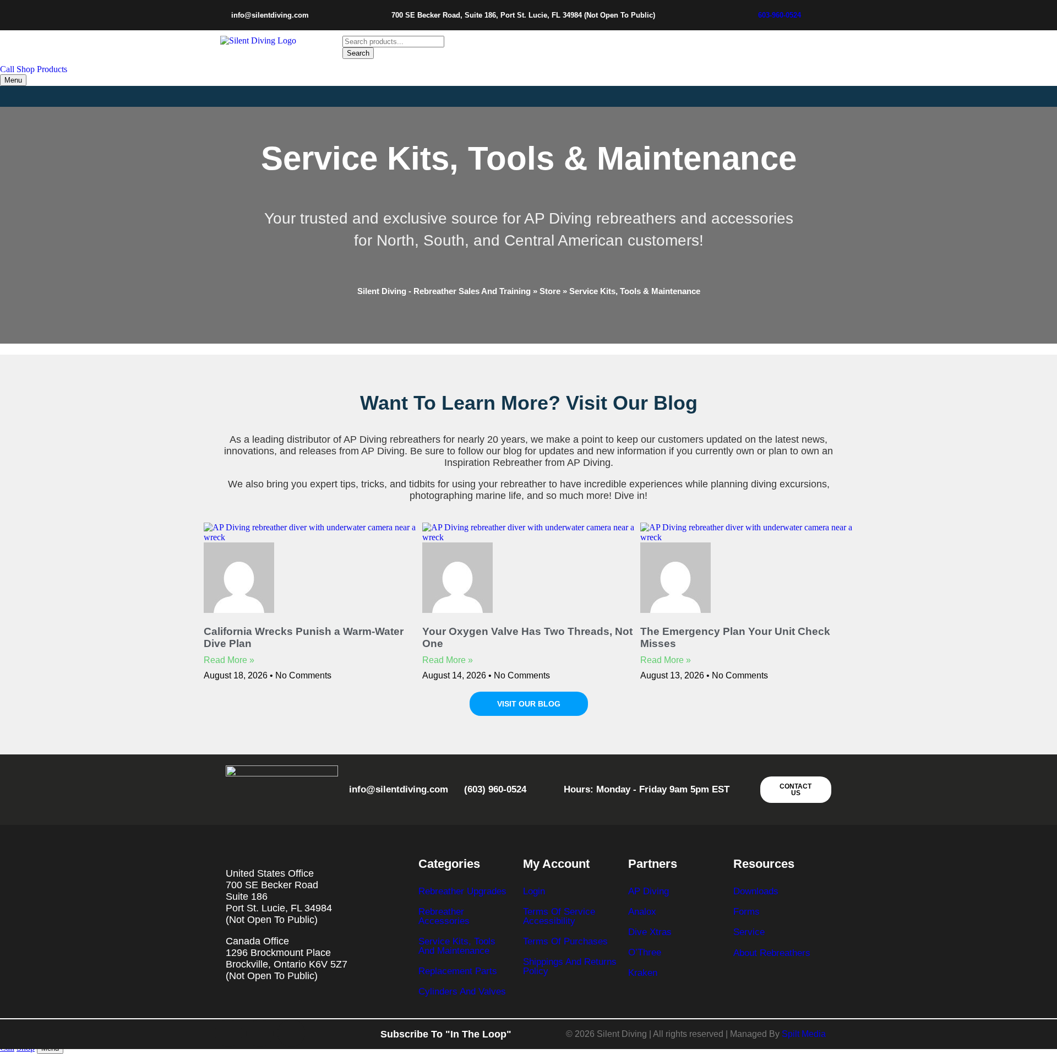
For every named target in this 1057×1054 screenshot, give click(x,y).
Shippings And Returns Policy (570, 966)
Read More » (229, 660)
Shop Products (42, 69)
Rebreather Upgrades (462, 891)
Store (550, 291)
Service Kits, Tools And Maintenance (456, 946)
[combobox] (393, 41)
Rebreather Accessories (444, 916)
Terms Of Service (559, 911)
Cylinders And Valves (462, 991)
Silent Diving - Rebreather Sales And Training (444, 291)
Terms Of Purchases (565, 941)
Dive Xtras (650, 932)
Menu (13, 80)
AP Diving (648, 891)
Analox (642, 911)
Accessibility (549, 921)
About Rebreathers (771, 953)
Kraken (642, 973)
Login (534, 891)
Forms (746, 911)
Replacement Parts (457, 971)
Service (749, 932)
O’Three (644, 952)
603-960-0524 (779, 15)
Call (7, 69)
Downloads (755, 891)
